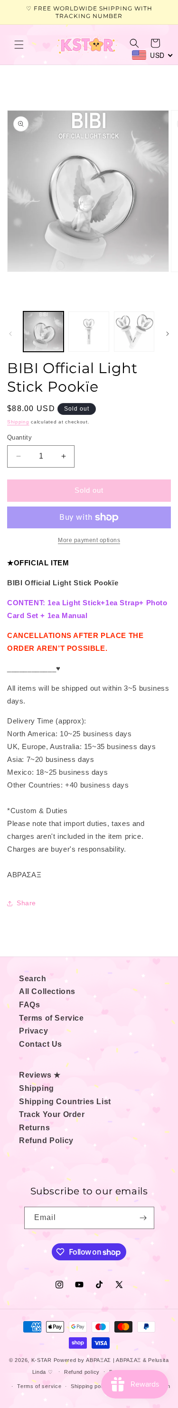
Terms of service (39, 1386)
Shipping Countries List (65, 1102)
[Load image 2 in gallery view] (88, 331)
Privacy (33, 1031)
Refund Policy (46, 1140)
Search (33, 979)
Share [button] (26, 903)
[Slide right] (167, 333)
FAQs (29, 1005)
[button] (19, 44)
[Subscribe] (143, 1218)
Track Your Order (52, 1114)
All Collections (47, 991)
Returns (34, 1128)
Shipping (18, 421)
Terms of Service (51, 1018)
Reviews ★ (39, 1075)
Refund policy (82, 1372)
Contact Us (40, 1044)
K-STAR (41, 1360)
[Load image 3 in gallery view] (134, 331)
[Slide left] (10, 333)
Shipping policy (90, 1386)
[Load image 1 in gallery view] (43, 331)
